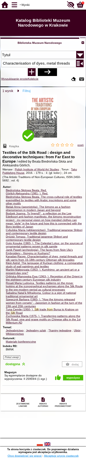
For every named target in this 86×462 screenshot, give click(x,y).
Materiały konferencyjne (21, 341)
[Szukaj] (47, 72)
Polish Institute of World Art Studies (37, 169)
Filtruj (27, 91)
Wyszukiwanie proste (14, 78)
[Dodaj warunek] (31, 72)
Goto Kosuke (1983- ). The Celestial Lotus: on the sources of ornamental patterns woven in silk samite (44, 245)
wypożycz (73, 377)
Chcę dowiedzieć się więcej (25, 455)
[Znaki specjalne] (81, 79)
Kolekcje (33, 78)
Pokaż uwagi (12, 357)
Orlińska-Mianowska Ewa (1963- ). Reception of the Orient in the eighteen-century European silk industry (44, 278)
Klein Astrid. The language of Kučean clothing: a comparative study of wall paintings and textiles (44, 264)
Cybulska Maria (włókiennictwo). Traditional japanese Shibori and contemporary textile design (44, 231)
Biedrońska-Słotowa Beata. (26, 190)
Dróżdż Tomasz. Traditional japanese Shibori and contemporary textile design (37, 238)
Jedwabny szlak (36, 330)
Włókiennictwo (15, 333)
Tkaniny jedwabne (59, 330)
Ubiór (77, 330)
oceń (80, 145)
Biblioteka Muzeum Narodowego (40, 42)
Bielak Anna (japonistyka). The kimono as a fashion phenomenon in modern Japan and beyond (38, 208)
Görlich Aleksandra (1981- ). (27, 193)
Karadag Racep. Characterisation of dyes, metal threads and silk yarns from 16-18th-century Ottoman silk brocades (44, 258)
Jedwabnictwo (15, 330)
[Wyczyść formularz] (73, 79)
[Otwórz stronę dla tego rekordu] (43, 119)
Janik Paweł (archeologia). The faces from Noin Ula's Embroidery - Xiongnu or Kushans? (39, 251)
